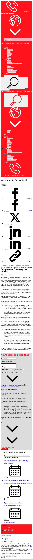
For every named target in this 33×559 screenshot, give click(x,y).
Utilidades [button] (6, 65)
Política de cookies (8, 530)
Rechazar (14, 556)
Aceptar (3, 556)
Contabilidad (10, 50)
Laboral (9, 52)
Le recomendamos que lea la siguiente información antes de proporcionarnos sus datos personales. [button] (14, 385)
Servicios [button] (6, 48)
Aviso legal (6, 538)
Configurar (8, 556)
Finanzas (9, 55)
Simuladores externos (12, 70)
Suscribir (4, 449)
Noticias (9, 61)
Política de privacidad (9, 529)
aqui (2, 418)
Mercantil (9, 58)
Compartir (3, 185)
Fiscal (8, 51)
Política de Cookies (8, 541)
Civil (8, 56)
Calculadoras (10, 69)
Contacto (6, 73)
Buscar (2, 76)
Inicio (5, 45)
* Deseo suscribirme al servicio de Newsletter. (12, 369)
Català (8, 40)
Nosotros (6, 47)
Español (9, 39)
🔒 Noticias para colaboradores (14, 63)
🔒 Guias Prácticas (11, 72)
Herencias (9, 54)
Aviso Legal (7, 527)
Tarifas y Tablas (10, 67)
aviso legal (14, 417)
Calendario (9, 62)
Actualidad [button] (6, 59)
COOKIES (3, 557)
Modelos (9, 66)
